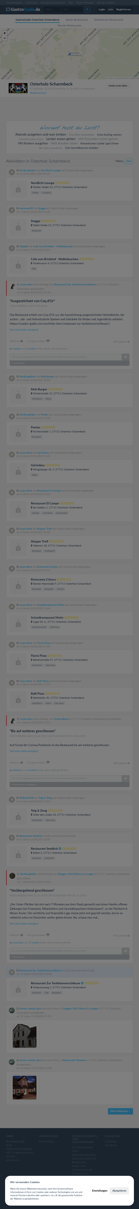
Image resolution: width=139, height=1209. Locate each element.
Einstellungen (99, 1191)
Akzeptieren (119, 1191)
